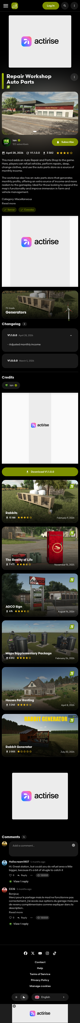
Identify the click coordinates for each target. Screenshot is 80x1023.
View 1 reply (20, 881)
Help (40, 968)
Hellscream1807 (19, 861)
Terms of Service (40, 974)
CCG (12, 889)
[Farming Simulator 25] (8, 87)
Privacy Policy (40, 980)
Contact (40, 962)
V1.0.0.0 (20, 360)
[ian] (6, 142)
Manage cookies (40, 986)
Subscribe (67, 142)
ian (15, 140)
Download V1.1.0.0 (42, 471)
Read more (9, 203)
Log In (51, 5)
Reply (24, 875)
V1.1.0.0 (20, 335)
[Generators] (68, 311)
